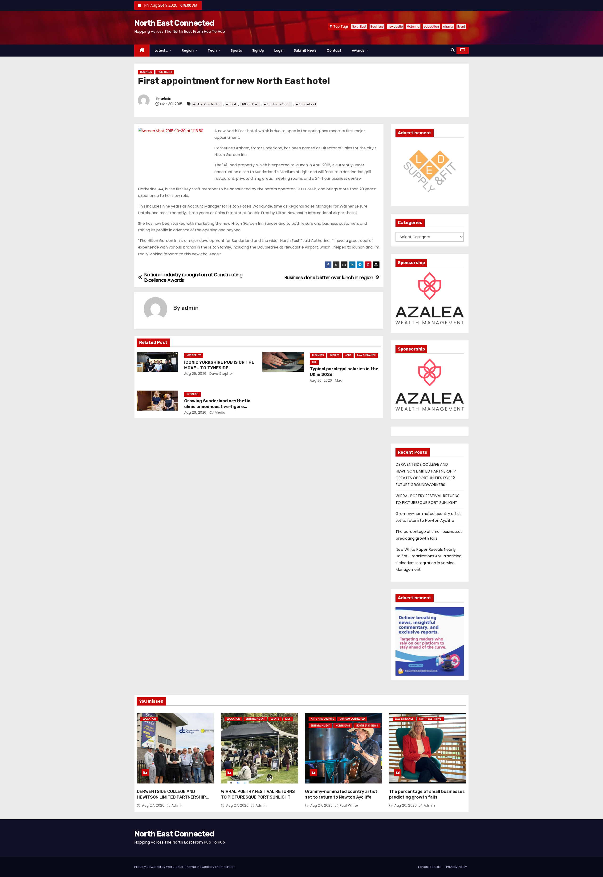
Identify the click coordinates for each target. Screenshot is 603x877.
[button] (453, 50)
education (431, 26)
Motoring (413, 26)
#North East (249, 104)
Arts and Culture (322, 719)
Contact (334, 50)
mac (338, 380)
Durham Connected (352, 719)
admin (166, 99)
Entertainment (255, 719)
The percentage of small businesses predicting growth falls (427, 794)
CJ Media (216, 412)
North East (359, 26)
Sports (236, 50)
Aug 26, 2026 (195, 373)
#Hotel (231, 104)
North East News (367, 725)
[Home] (142, 51)
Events (275, 719)
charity (448, 26)
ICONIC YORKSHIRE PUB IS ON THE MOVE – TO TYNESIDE (219, 365)
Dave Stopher (220, 373)
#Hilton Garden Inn (206, 104)
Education (149, 719)
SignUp (258, 50)
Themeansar (225, 867)
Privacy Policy (456, 867)
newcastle (395, 26)
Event (461, 26)
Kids (288, 719)
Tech (213, 50)
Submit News (305, 50)
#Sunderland (306, 104)
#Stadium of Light (277, 104)
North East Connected (174, 23)
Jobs (348, 355)
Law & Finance (366, 355)
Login (279, 50)
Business (377, 26)
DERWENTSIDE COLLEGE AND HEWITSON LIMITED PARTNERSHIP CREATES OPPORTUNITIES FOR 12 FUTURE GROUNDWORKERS (171, 800)
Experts (334, 355)
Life (314, 362)
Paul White (348, 805)
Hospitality (165, 72)
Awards (359, 50)
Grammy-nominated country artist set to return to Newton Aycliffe (341, 794)
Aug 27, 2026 (154, 805)
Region (188, 50)
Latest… (162, 50)
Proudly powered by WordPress (159, 867)
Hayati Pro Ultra (429, 867)
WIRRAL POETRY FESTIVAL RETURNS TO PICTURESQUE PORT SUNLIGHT (258, 794)
